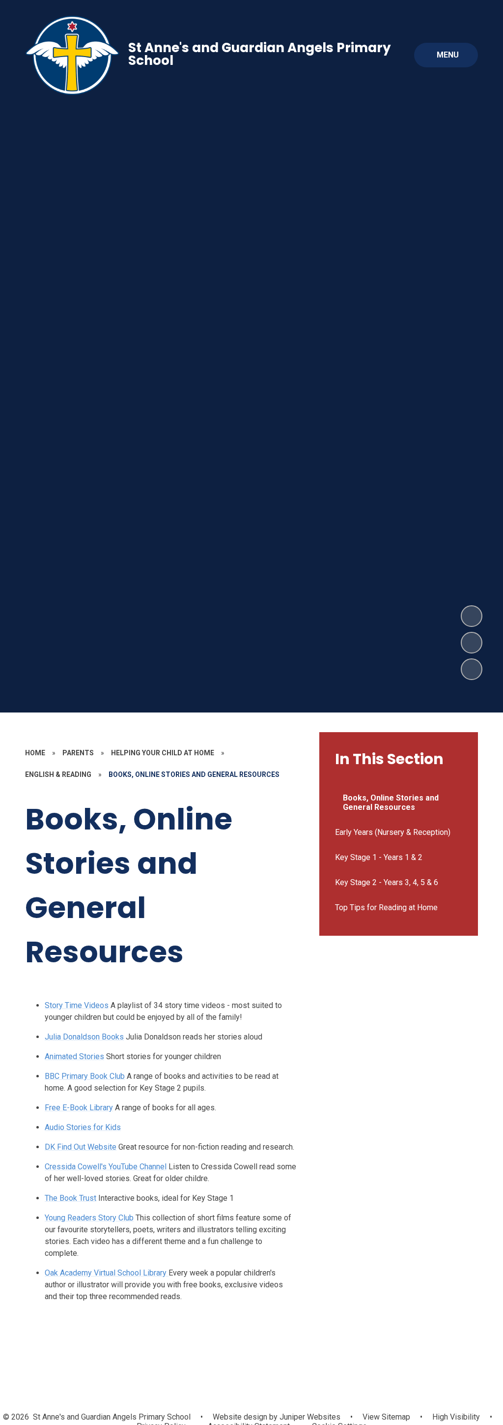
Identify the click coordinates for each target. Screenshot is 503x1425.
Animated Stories (74, 1056)
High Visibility (456, 1417)
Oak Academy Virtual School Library (106, 1272)
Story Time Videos (77, 1005)
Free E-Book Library (79, 1107)
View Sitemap (386, 1417)
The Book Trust (70, 1198)
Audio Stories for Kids (83, 1127)
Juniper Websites (309, 1417)
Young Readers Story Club (89, 1217)
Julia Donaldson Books (84, 1036)
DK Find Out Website (80, 1147)
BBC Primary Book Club (85, 1076)
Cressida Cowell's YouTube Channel (106, 1166)
